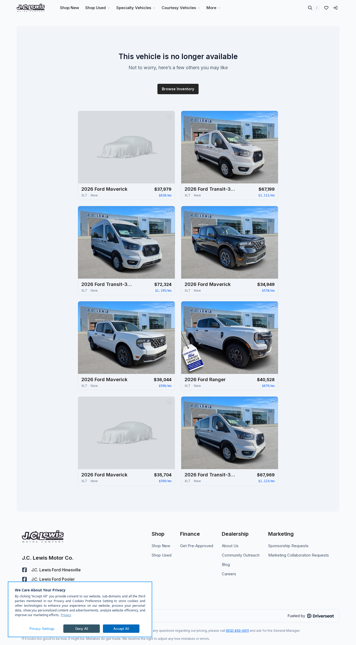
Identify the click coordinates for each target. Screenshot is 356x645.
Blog (226, 564)
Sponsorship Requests (288, 545)
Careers (229, 573)
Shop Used (161, 555)
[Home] (31, 8)
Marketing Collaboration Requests (298, 555)
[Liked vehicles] (326, 8)
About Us (230, 545)
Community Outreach (241, 555)
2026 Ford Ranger (205, 379)
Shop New (161, 545)
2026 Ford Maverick (104, 189)
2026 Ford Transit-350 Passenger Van (211, 189)
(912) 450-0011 (237, 631)
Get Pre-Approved (196, 545)
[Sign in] (335, 8)
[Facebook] (24, 569)
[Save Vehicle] (170, 116)
